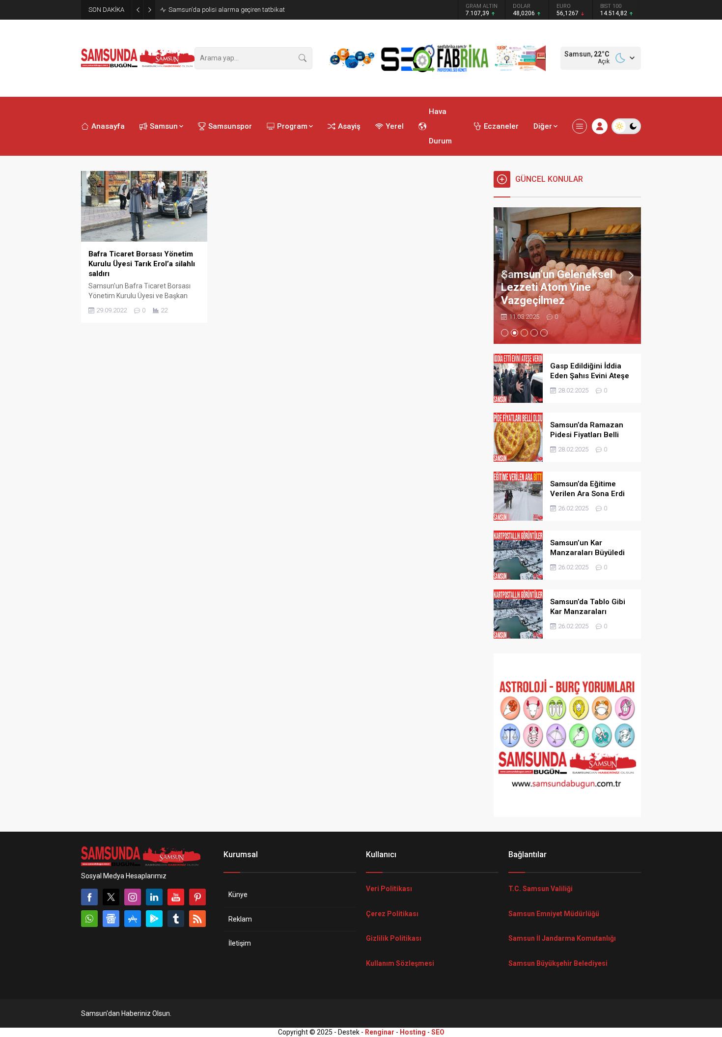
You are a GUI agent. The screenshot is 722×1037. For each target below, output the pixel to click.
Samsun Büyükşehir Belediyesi (558, 963)
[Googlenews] (111, 918)
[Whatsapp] (89, 918)
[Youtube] (175, 897)
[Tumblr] (175, 918)
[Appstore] (132, 918)
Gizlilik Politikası (393, 938)
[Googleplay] (154, 918)
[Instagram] (132, 897)
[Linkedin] (154, 897)
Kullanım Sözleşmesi (400, 963)
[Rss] (197, 918)
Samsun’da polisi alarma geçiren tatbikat (226, 9)
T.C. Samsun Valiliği (540, 889)
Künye (238, 894)
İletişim (239, 943)
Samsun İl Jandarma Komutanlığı (562, 938)
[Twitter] (111, 897)
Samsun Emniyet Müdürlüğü (553, 914)
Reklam (240, 919)
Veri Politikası (389, 889)
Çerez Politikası (392, 914)
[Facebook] (89, 897)
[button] (504, 332)
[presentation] (503, 275)
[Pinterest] (197, 897)
